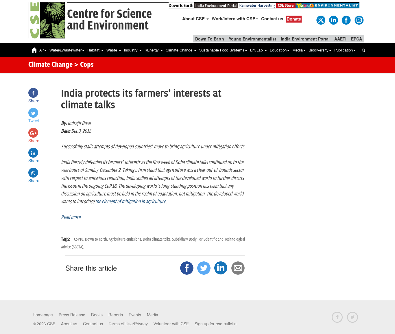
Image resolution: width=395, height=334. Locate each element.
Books (97, 315)
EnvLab (257, 50)
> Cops (84, 65)
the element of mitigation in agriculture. (131, 202)
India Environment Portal (305, 39)
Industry (131, 50)
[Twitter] (320, 19)
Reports (115, 315)
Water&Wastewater (65, 50)
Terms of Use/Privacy (128, 324)
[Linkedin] (333, 19)
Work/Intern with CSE (233, 18)
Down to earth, (97, 239)
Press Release (72, 315)
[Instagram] (358, 19)
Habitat (94, 50)
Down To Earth (209, 39)
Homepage (43, 315)
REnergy (152, 50)
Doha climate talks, (157, 239)
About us (69, 324)
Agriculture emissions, (126, 239)
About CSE (194, 18)
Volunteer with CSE (171, 324)
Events (135, 315)
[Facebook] (346, 19)
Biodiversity (318, 50)
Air (41, 50)
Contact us (272, 18)
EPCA (356, 39)
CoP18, (79, 239)
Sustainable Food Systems (221, 50)
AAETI (340, 39)
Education (278, 50)
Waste (112, 50)
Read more (70, 217)
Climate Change (179, 50)
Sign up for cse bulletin (216, 324)
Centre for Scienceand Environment (109, 20)
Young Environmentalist (252, 39)
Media (297, 50)
